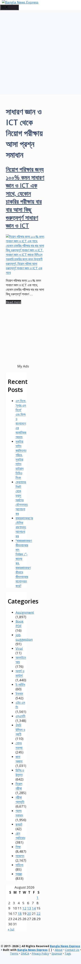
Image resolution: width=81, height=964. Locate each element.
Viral (19, 648)
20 (29, 913)
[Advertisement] (40, 52)
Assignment (25, 612)
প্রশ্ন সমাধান (19, 813)
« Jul (11, 929)
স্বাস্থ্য (19, 874)
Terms (14, 953)
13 (29, 908)
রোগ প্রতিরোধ (20, 835)
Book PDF (19, 623)
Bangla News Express (65, 946)
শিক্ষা (18, 847)
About (59, 950)
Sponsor (57, 953)
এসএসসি (20, 716)
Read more (13, 302)
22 (38, 913)
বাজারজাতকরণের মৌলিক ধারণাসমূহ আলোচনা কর (24, 527)
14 (34, 908)
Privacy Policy (40, 953)
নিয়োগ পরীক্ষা (19, 785)
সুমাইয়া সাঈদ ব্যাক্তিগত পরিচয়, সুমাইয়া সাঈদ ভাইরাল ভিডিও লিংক (21, 459)
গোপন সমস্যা (19, 745)
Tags (68, 953)
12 (24, 908)
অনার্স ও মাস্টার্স (20, 673)
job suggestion (24, 637)
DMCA (25, 953)
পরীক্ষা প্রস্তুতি (20, 799)
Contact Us (72, 950)
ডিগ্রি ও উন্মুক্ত (20, 772)
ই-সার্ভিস (20, 684)
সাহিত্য (19, 865)
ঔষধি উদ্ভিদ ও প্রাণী (20, 729)
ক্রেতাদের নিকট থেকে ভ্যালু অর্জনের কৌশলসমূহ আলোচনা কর (22, 498)
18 (20, 913)
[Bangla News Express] (20, 2)
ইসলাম (19, 693)
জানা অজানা (19, 758)
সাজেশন (20, 856)
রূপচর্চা (19, 824)
